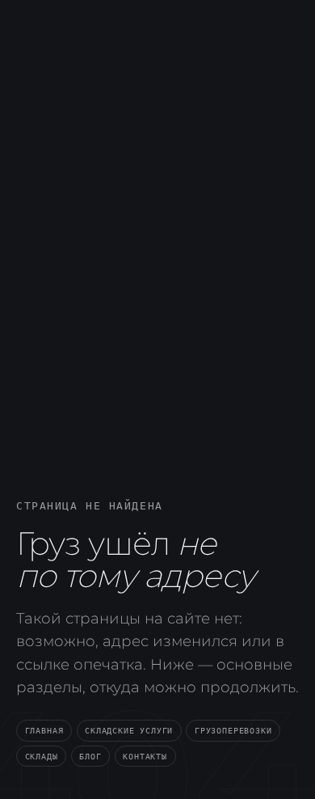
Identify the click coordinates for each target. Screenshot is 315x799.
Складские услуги (129, 730)
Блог (90, 756)
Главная (44, 730)
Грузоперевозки (233, 730)
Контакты (145, 756)
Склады (41, 756)
